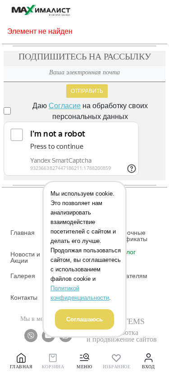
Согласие (65, 105)
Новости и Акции (25, 257)
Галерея (22, 275)
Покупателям (127, 275)
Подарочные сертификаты (127, 235)
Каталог (124, 252)
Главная (22, 232)
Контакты (23, 297)
